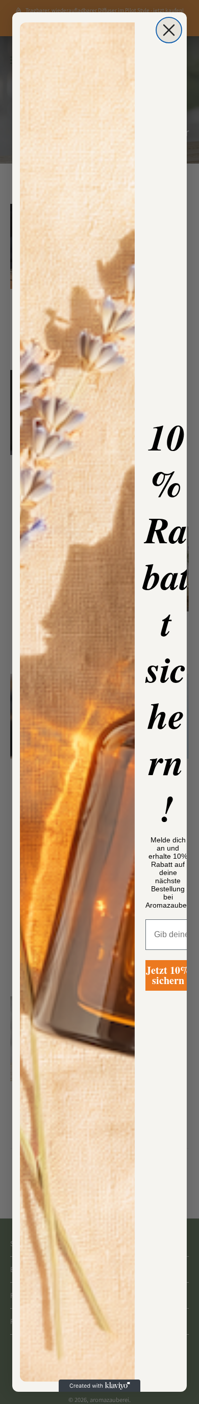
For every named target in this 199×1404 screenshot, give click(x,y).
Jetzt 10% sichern (168, 975)
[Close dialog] (169, 30)
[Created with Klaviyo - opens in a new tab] (99, 1386)
